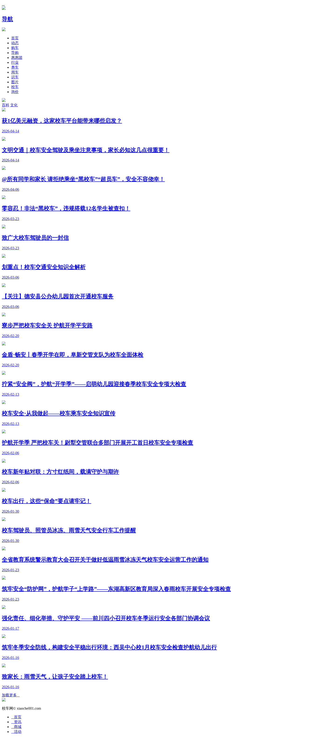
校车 (15, 87)
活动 (16, 732)
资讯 (16, 722)
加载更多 (11, 695)
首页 (15, 38)
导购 (15, 53)
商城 (16, 727)
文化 (14, 105)
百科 (5, 105)
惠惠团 (16, 58)
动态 (15, 43)
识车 (15, 77)
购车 (15, 48)
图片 (15, 82)
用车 (15, 72)
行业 (15, 62)
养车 (15, 67)
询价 (15, 92)
